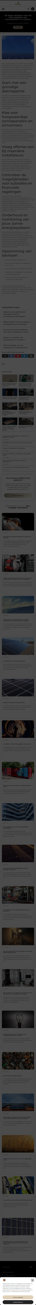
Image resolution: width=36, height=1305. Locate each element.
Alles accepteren (18, 1297)
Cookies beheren (18, 1302)
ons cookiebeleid (13, 1291)
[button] (32, 1280)
